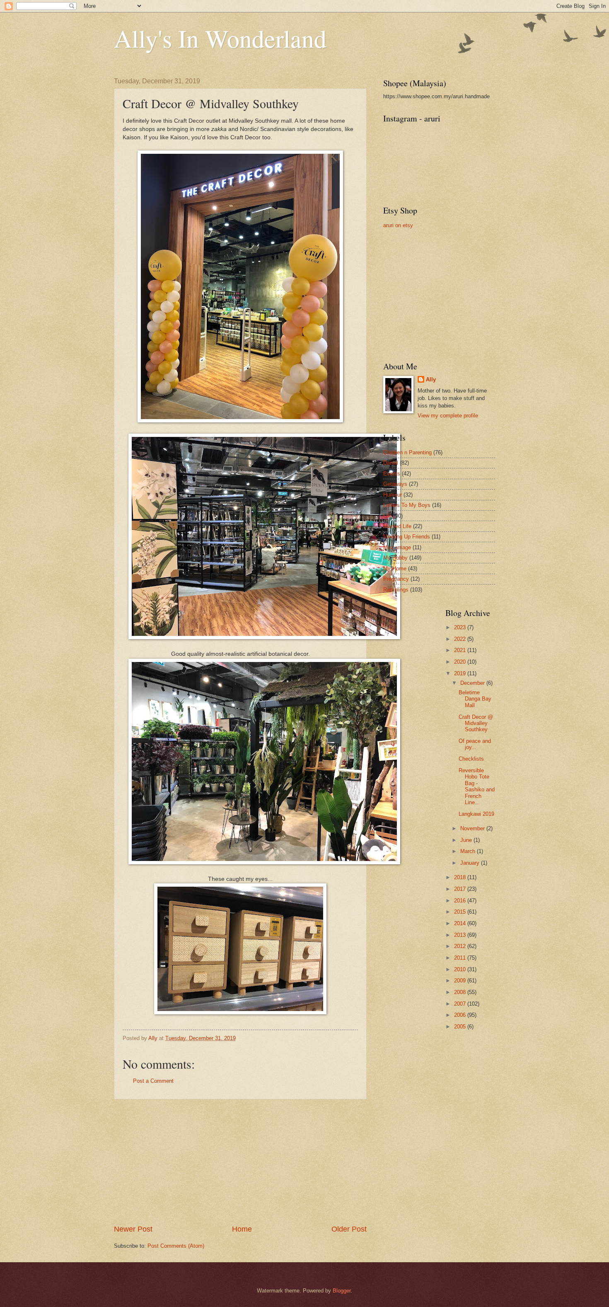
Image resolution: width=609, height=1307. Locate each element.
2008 (460, 992)
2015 (460, 912)
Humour (392, 495)
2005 (460, 1026)
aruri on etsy (398, 225)
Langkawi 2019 (476, 814)
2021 (460, 650)
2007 (460, 1004)
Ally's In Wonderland (220, 38)
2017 (460, 889)
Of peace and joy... (475, 744)
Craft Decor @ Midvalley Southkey (476, 723)
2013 (460, 935)
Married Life (397, 526)
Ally (431, 379)
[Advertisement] (240, 1162)
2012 (460, 946)
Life (387, 516)
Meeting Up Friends (406, 536)
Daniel (390, 463)
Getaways (395, 484)
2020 (460, 662)
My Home (394, 568)
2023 (460, 627)
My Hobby (395, 558)
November (473, 828)
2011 (460, 958)
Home (242, 1229)
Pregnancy (396, 579)
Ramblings (395, 590)
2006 (460, 1015)
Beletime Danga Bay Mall (475, 698)
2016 (460, 900)
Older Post (349, 1229)
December (473, 683)
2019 (460, 673)
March (468, 851)
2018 (460, 877)
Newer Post (133, 1229)
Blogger (341, 1291)
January (470, 863)
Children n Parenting (407, 452)
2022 (460, 639)
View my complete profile (448, 415)
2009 (460, 980)
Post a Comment (153, 1081)
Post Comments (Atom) (175, 1246)
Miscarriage (397, 547)
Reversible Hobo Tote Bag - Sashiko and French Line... (477, 786)
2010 (460, 969)
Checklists (471, 759)
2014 (460, 923)
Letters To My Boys (406, 505)
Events (391, 473)
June (467, 840)
